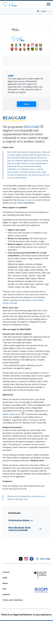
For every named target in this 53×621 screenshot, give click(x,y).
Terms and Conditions (13, 600)
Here (31, 420)
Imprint (6, 594)
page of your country (29, 200)
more (26, 104)
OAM (5, 577)
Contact (6, 572)
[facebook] (31, 559)
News (5, 583)
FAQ (4, 589)
